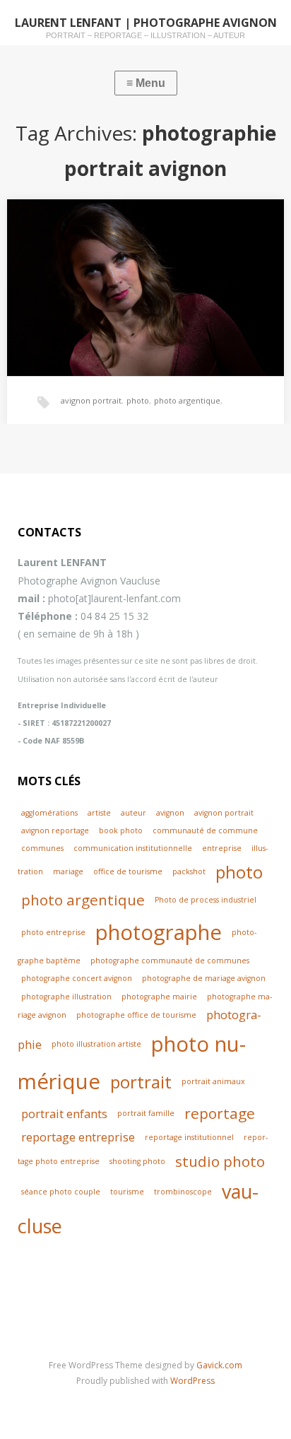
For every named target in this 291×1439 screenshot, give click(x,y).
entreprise (222, 848)
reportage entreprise (78, 1137)
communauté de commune (205, 830)
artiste (99, 813)
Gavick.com (219, 1365)
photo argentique (187, 400)
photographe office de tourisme (136, 1015)
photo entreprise (53, 932)
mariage (68, 871)
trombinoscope (183, 1192)
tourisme (127, 1192)
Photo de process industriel (205, 900)
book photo (121, 830)
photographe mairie (159, 997)
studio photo (220, 1161)
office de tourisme (127, 871)
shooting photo (137, 1161)
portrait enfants (64, 1113)
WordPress (192, 1381)
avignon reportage (55, 830)
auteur (133, 813)
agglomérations (49, 813)
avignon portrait (91, 400)
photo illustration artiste (96, 1044)
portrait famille (145, 1113)
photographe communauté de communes (169, 960)
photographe (158, 932)
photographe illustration (66, 997)
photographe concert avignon (76, 978)
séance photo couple (60, 1192)
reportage (219, 1113)
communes (42, 848)
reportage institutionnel (189, 1137)
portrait (141, 1081)
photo (137, 400)
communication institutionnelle (132, 848)
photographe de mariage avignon (204, 978)
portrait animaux (213, 1081)
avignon (170, 813)
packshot (189, 871)
